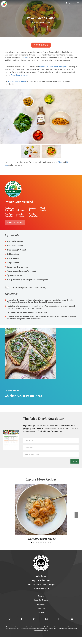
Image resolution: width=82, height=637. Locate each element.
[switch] (7, 287)
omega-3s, (24, 57)
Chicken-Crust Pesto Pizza (23, 396)
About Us (41, 608)
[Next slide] (81, 116)
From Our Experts (41, 600)
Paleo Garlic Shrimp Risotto (41, 538)
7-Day (60, 162)
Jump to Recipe (40, 45)
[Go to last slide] (1, 116)
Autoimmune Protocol (17, 81)
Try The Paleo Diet (41, 580)
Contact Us (41, 612)
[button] (78, 2)
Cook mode (28, 287)
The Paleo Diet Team (41, 22)
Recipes (41, 596)
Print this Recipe (15, 222)
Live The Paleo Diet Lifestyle (41, 584)
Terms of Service (9, 628)
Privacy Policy (21, 628)
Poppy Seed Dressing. (19, 75)
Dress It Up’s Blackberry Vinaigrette (53, 67)
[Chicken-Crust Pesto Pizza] (41, 353)
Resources (41, 604)
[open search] (72, 2)
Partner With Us (41, 588)
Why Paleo (41, 576)
